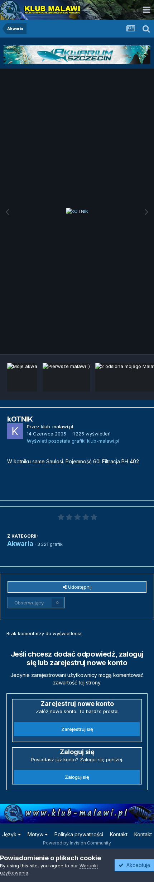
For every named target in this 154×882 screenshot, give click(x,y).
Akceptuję (137, 865)
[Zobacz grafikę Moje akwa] (22, 377)
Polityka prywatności (78, 834)
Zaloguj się (77, 777)
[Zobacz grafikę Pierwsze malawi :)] (66, 377)
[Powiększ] (77, 211)
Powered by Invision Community (77, 843)
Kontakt (118, 834)
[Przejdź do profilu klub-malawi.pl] (15, 431)
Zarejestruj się (77, 729)
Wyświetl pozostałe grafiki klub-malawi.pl (73, 441)
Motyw (36, 834)
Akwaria (20, 543)
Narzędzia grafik (119, 341)
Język (10, 834)
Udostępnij (79, 587)
